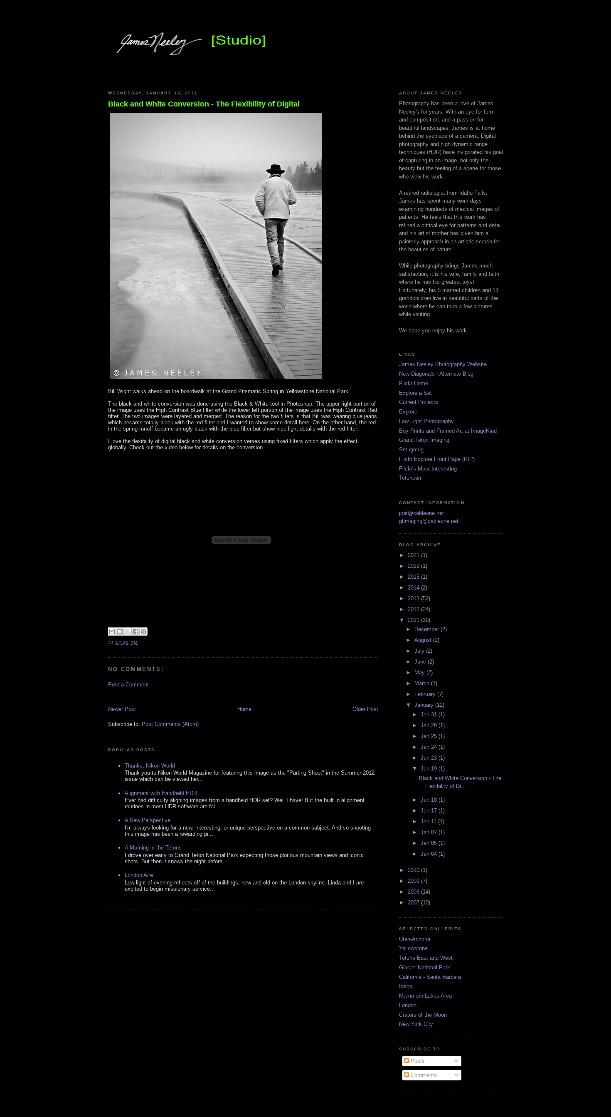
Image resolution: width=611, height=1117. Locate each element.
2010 (414, 870)
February (425, 694)
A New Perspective (147, 820)
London (407, 1005)
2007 (414, 902)
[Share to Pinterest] (143, 631)
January (424, 705)
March (422, 683)
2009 (414, 881)
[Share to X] (127, 631)
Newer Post (122, 709)
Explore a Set (415, 393)
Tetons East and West (426, 958)
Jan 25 (430, 736)
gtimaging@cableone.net (428, 521)
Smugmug (411, 449)
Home (244, 709)
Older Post (365, 709)
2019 (414, 566)
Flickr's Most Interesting (428, 469)
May (420, 672)
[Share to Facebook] (135, 631)
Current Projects (418, 402)
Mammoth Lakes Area (425, 996)
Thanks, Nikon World (150, 766)
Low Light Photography (426, 421)
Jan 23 (430, 758)
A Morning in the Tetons (153, 848)
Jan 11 (429, 821)
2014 (414, 588)
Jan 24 (430, 747)
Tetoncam (411, 478)
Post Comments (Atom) (170, 724)
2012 (414, 609)
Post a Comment (128, 684)
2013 (414, 598)
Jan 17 (430, 810)
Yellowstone (413, 948)
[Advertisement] (205, 696)
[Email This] (112, 631)
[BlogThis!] (120, 631)
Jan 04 (430, 854)
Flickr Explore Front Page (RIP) (437, 459)
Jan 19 (430, 768)
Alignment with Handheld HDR (161, 793)
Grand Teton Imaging (424, 440)
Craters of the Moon (423, 1015)
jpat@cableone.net (421, 513)
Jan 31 (430, 714)
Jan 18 (430, 800)
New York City (416, 1024)
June (421, 662)
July (420, 651)
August (423, 640)
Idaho (405, 986)
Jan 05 (430, 843)
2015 (414, 577)
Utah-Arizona (414, 939)
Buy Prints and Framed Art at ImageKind (448, 431)
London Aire (139, 875)
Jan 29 (430, 725)
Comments (423, 1075)
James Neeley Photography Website (443, 364)
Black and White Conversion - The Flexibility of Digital (204, 104)
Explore (408, 412)
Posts (417, 1061)
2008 (414, 892)
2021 (414, 555)
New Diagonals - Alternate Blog (436, 374)
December (427, 629)
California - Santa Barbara (430, 977)
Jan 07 (430, 832)
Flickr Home (413, 383)
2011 (414, 620)
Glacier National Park (424, 967)
